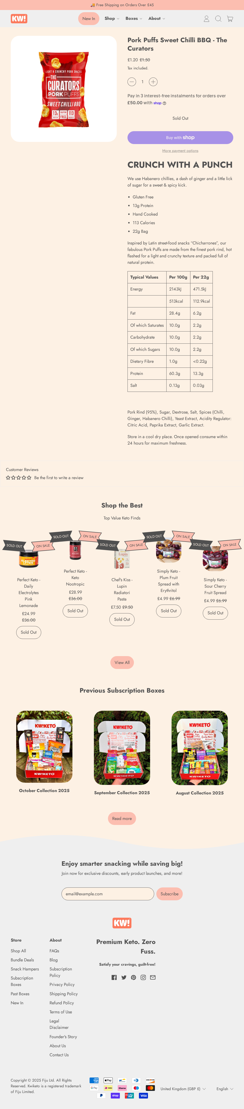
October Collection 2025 (44, 791)
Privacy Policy (62, 984)
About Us (58, 1046)
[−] (131, 82)
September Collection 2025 (122, 793)
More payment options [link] (180, 150)
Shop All (18, 951)
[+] (153, 82)
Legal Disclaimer (59, 1024)
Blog (54, 960)
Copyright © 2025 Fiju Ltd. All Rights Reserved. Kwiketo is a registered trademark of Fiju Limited (46, 1086)
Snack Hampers (25, 969)
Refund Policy (62, 1003)
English (222, 1089)
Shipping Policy (64, 994)
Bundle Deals (22, 960)
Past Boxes (20, 994)
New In (17, 1003)
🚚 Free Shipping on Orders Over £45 (122, 5)
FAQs (54, 951)
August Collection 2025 (200, 793)
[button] (218, 18)
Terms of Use (61, 1012)
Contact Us (59, 1055)
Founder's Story (63, 1037)
